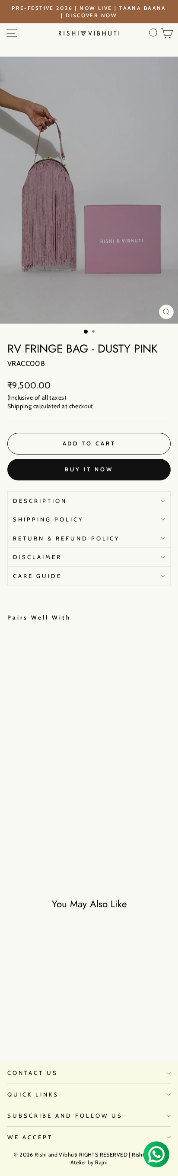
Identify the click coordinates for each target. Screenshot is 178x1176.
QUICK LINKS (33, 1094)
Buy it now (89, 469)
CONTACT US (32, 1072)
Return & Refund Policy (66, 538)
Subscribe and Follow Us (65, 1115)
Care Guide (37, 575)
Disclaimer (37, 556)
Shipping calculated (33, 406)
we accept (30, 1137)
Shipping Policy (48, 519)
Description (40, 500)
